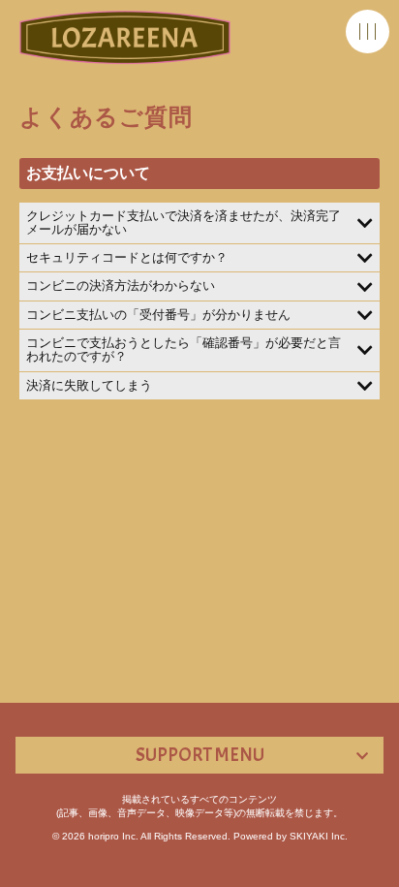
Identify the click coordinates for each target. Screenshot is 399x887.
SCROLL (374, 867)
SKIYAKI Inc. (319, 836)
